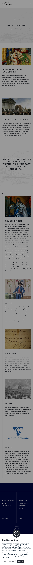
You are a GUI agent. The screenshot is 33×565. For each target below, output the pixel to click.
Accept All (20, 561)
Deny (4, 561)
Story (3, 516)
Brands (4, 495)
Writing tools (23, 500)
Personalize (11, 561)
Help (20, 513)
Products (21, 495)
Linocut (21, 508)
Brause (4, 503)
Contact (21, 518)
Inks (20, 498)
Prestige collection (8, 500)
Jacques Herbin (6, 498)
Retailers (21, 516)
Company (4, 513)
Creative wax (22, 505)
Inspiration (5, 518)
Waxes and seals (23, 503)
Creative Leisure (6, 505)
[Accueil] (7, 3)
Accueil (14, 19)
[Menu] (30, 4)
